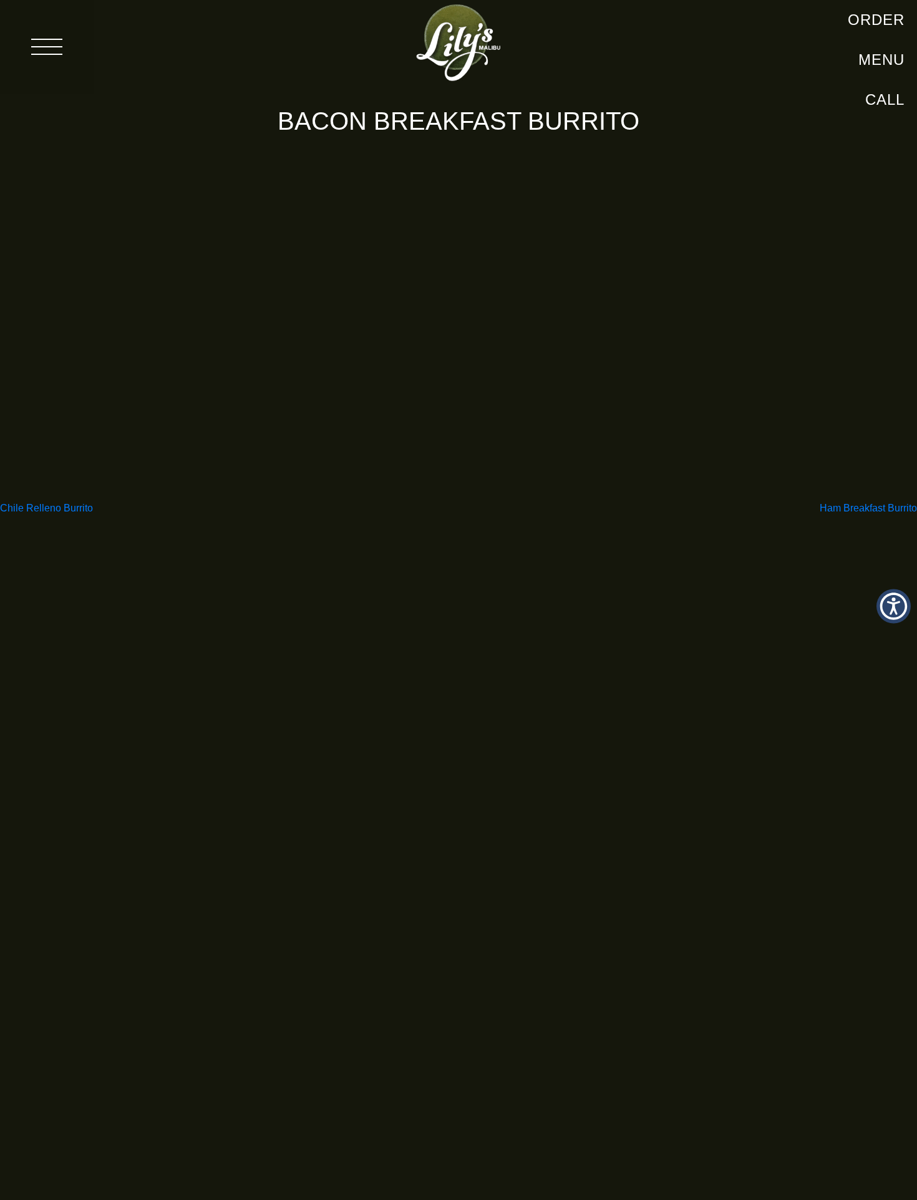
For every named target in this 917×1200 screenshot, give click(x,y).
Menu (881, 59)
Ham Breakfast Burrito (868, 508)
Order (876, 19)
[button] (893, 606)
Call (885, 99)
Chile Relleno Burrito (46, 508)
